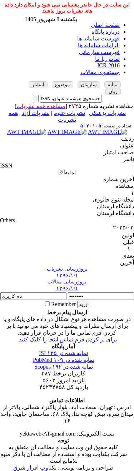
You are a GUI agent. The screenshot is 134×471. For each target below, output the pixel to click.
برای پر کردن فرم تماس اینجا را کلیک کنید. (67, 339)
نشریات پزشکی (107, 113)
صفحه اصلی (105, 25)
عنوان (127, 145)
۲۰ (88, 125)
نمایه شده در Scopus (63, 367)
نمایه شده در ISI (63, 353)
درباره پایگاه (105, 32)
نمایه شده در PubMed (63, 360)
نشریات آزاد (36, 113)
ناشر (128, 159)
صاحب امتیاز (119, 152)
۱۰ (95, 125)
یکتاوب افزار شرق (34, 468)
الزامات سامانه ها (99, 45)
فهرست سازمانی (99, 52)
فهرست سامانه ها (98, 38)
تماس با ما (107, 59)
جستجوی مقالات (100, 72)
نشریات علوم (69, 113)
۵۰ (82, 125)
